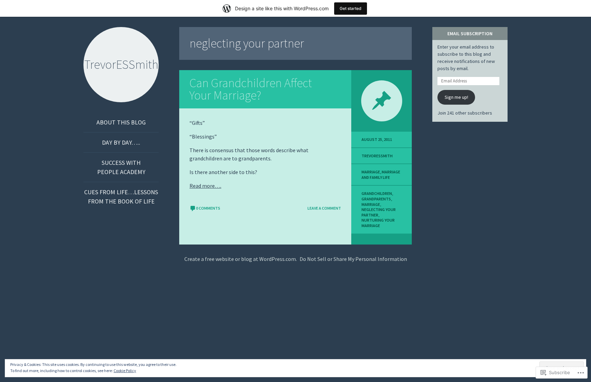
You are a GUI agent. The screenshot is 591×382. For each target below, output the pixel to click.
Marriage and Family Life (381, 174)
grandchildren (377, 193)
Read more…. (205, 185)
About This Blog (121, 122)
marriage (371, 171)
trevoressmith (377, 155)
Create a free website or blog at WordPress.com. (240, 258)
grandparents (376, 198)
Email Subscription (469, 33)
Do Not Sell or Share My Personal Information (353, 258)
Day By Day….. (121, 142)
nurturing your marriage (378, 223)
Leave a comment (324, 208)
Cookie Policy (125, 370)
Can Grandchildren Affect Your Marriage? (250, 89)
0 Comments (208, 208)
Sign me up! (456, 97)
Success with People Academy (121, 167)
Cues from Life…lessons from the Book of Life (121, 196)
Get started (351, 8)
